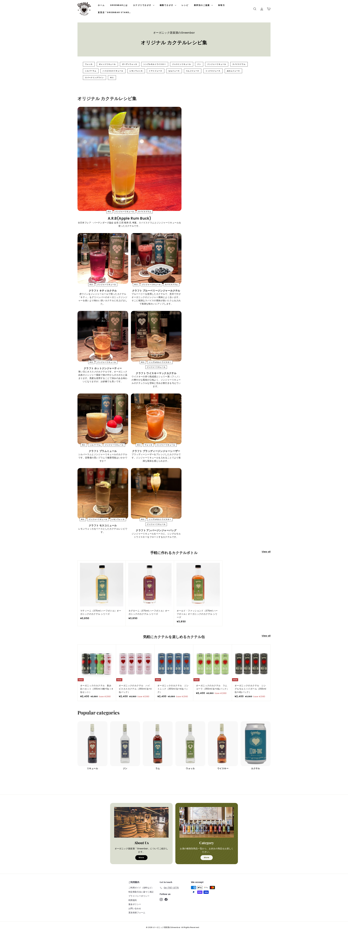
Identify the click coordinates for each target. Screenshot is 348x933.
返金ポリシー (134, 904)
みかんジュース (233, 71)
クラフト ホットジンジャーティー (103, 368)
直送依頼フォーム (136, 912)
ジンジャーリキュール (216, 64)
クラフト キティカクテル (103, 290)
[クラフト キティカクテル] (102, 258)
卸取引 (221, 5)
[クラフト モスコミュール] (102, 493)
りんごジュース (192, 71)
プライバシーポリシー (138, 895)
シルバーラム (90, 71)
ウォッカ (89, 64)
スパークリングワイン (94, 77)
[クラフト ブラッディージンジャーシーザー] (156, 419)
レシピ (185, 5)
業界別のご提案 (202, 5)
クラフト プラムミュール (103, 451)
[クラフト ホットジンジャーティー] (102, 336)
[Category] (206, 822)
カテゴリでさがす (142, 5)
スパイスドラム (239, 64)
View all (266, 551)
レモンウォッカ (136, 71)
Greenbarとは (119, 5)
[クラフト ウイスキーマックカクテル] (156, 336)
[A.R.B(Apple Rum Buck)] (129, 159)
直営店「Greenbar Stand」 (115, 12)
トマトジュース (155, 71)
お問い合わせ (134, 908)
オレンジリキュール (107, 64)
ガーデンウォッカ (129, 64)
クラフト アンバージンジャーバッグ (156, 530)
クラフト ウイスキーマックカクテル (156, 373)
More (141, 857)
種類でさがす (167, 5)
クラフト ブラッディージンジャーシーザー (156, 451)
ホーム (101, 5)
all (112, 77)
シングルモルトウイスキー (154, 64)
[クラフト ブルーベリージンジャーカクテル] (156, 258)
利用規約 (132, 900)
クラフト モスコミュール (103, 525)
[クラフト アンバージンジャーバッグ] (156, 493)
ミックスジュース (213, 71)
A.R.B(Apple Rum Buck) (129, 218)
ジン (199, 64)
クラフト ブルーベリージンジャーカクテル (156, 290)
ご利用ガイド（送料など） (141, 887)
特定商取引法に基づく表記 (141, 891)
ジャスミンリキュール (181, 64)
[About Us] (141, 822)
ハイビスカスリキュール (113, 71)
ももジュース (174, 71)
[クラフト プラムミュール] (102, 419)
